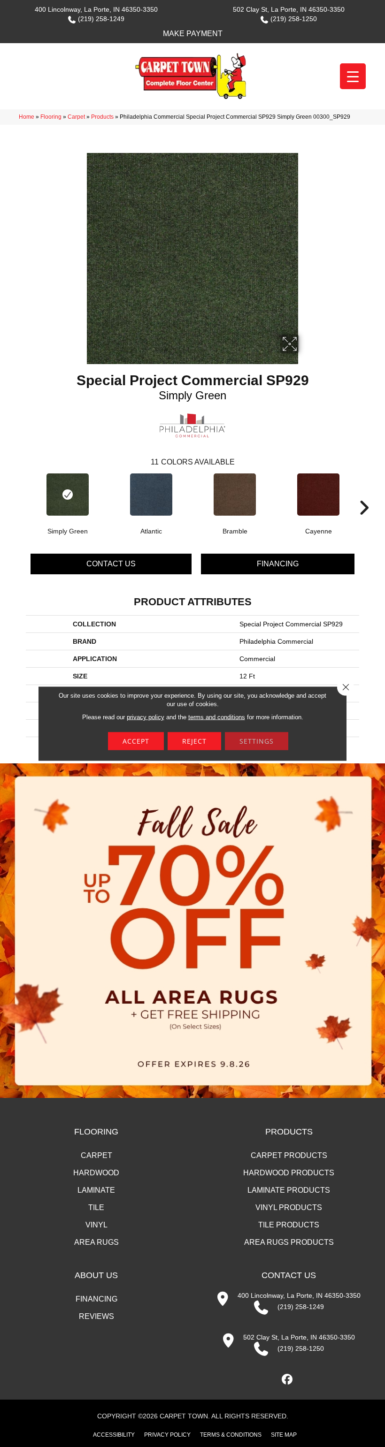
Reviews (96, 1316)
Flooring (51, 117)
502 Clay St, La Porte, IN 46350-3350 (289, 9)
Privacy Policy (167, 1435)
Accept (136, 741)
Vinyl (96, 1225)
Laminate (96, 1190)
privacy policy (145, 717)
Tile (96, 1207)
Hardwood (96, 1173)
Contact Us (111, 564)
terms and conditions (216, 717)
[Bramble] (235, 494)
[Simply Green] (67, 494)
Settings (256, 741)
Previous (21, 493)
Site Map (284, 1435)
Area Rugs (96, 1242)
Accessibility (114, 1435)
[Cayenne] (318, 494)
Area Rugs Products (289, 1242)
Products (102, 117)
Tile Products (288, 1225)
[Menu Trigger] (353, 76)
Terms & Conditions (231, 1435)
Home (26, 117)
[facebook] (287, 1380)
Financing (278, 564)
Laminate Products (288, 1190)
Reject (194, 741)
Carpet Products (289, 1155)
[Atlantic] (151, 494)
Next (364, 493)
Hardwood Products (288, 1173)
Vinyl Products (288, 1207)
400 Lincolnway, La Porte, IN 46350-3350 (96, 9)
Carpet (76, 117)
